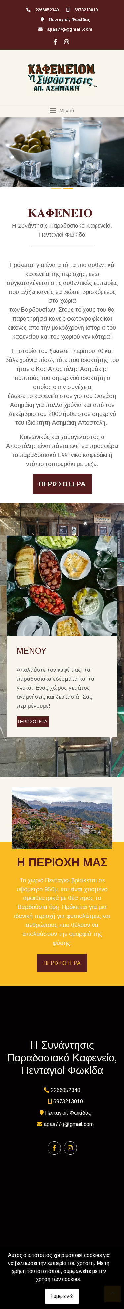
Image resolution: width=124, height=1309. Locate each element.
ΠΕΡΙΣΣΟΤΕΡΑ (32, 721)
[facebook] (54, 41)
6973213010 (86, 9)
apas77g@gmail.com (69, 29)
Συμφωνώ (62, 1296)
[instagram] (66, 41)
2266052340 (47, 9)
